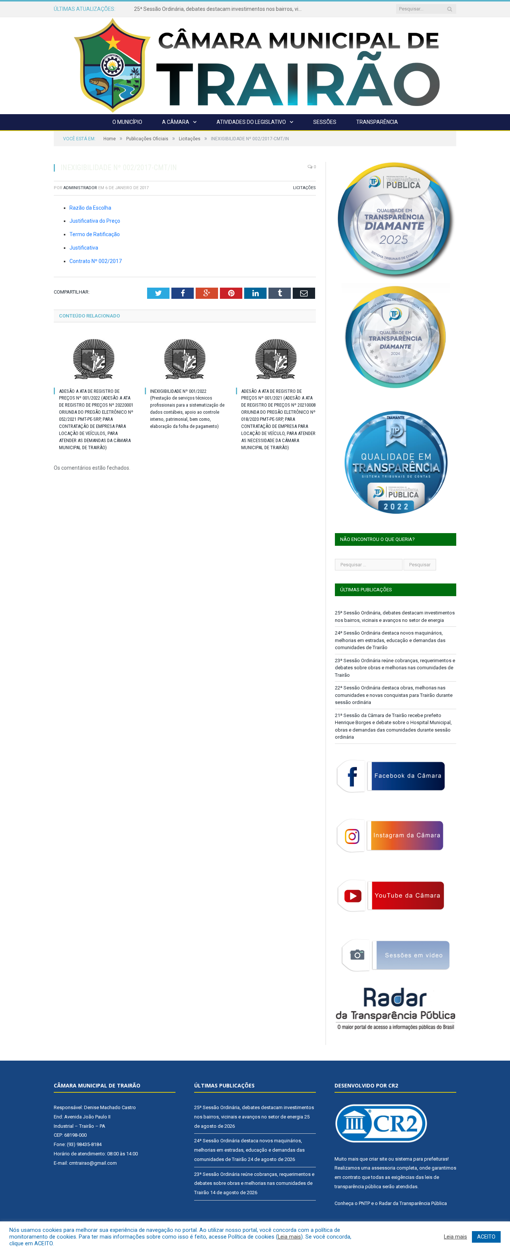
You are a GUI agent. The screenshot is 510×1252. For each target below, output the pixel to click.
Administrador (80, 187)
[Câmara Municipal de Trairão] (255, 65)
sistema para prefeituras (421, 1159)
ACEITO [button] (486, 1237)
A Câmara (175, 122)
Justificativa (83, 248)
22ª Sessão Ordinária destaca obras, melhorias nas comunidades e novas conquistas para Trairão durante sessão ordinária (394, 695)
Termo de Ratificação (94, 234)
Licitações (304, 187)
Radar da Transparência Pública (413, 1203)
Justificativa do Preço (94, 221)
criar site (378, 1159)
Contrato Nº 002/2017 (95, 261)
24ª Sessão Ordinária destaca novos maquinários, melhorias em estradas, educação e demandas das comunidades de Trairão (220, 9)
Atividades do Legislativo (251, 122)
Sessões (324, 122)
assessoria (383, 1168)
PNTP (364, 1203)
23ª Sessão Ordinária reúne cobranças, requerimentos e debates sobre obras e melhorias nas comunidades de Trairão (395, 668)
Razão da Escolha (90, 208)
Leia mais (289, 1236)
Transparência (377, 122)
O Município (127, 122)
